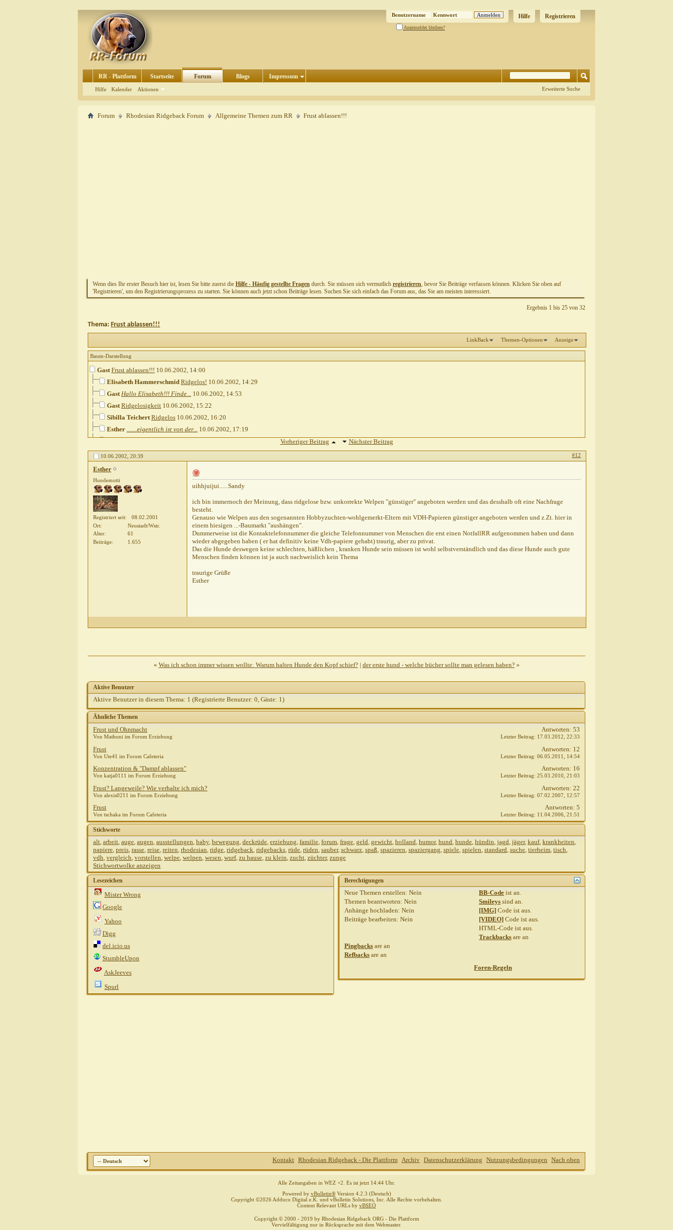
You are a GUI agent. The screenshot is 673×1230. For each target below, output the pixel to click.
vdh (98, 857)
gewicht (381, 841)
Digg (109, 933)
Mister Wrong (122, 894)
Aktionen (148, 89)
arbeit (110, 841)
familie (309, 841)
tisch (559, 849)
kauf (533, 841)
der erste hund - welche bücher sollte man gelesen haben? (439, 664)
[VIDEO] (491, 919)
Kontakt (283, 1159)
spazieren (392, 849)
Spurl (111, 986)
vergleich (119, 857)
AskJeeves (118, 972)
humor (427, 841)
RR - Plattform (117, 76)
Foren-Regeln (493, 967)
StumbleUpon (120, 958)
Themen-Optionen (522, 340)
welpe (172, 857)
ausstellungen (174, 841)
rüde (294, 849)
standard (495, 849)
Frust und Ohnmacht (120, 729)
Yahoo (113, 921)
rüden (310, 849)
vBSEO (367, 1205)
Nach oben (565, 1159)
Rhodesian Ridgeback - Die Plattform (348, 1159)
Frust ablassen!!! (135, 324)
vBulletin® (323, 1193)
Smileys (490, 901)
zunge (338, 857)
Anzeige (564, 340)
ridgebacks (270, 849)
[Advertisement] (336, 199)
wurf (230, 857)
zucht (297, 857)
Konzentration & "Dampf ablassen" (139, 768)
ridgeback (240, 849)
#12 (576, 455)
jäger (518, 841)
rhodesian (194, 849)
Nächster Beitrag (371, 441)
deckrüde (254, 841)
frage (346, 841)
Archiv (411, 1159)
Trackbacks (495, 937)
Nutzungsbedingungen (516, 1159)
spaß (371, 849)
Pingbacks (358, 945)
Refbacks (357, 954)
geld (362, 841)
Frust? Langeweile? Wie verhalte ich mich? (150, 788)
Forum (202, 76)
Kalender (121, 89)
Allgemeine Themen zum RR (254, 115)
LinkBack (478, 340)
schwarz (351, 849)
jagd (503, 841)
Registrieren (560, 16)
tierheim (539, 849)
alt (96, 841)
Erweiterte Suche (561, 89)
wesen (213, 857)
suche (517, 849)
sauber (329, 849)
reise (153, 849)
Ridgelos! (194, 382)
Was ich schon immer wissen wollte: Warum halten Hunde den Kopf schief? (258, 664)
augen (145, 841)
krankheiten (558, 841)
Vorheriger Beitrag (304, 441)
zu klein (276, 857)
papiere (103, 849)
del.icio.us (116, 945)
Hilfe (524, 16)
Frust (99, 749)
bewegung (225, 841)
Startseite (162, 76)
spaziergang (424, 849)
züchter (317, 857)
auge (127, 841)
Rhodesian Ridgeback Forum (165, 115)
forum (329, 841)
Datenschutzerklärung (453, 1159)
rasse (138, 849)
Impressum (283, 76)
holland (405, 841)
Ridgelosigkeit (141, 405)
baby (202, 841)
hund (445, 841)
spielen (471, 849)
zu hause (250, 857)
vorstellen (148, 857)
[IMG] (487, 910)
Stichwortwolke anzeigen (127, 865)
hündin (484, 841)
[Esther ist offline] (105, 503)
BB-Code (491, 892)
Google (112, 907)
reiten (170, 849)
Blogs (243, 76)
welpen (192, 857)
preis (122, 849)
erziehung (283, 841)
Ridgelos (163, 417)
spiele (451, 849)
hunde (463, 841)
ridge (217, 849)
